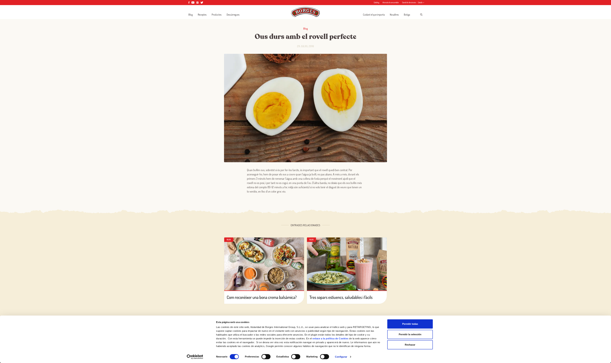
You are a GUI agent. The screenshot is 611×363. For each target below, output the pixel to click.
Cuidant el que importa (374, 14)
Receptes (202, 14)
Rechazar (410, 344)
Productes (216, 14)
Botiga (407, 14)
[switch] (265, 356)
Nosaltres (394, 14)
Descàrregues (233, 14)
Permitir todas (410, 324)
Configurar (341, 356)
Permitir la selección (410, 334)
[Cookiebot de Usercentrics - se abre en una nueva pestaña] (195, 356)
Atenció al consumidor (391, 2)
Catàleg (376, 2)
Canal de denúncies (409, 2)
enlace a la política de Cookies (330, 338)
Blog (190, 14)
